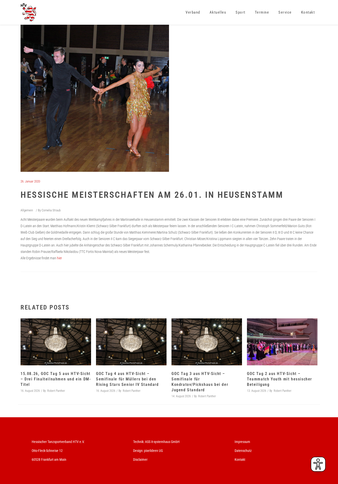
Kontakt (240, 460)
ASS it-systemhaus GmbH (162, 442)
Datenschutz (243, 451)
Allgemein (27, 210)
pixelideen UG (153, 451)
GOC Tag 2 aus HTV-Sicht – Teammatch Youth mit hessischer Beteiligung (279, 379)
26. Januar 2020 (30, 181)
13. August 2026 (256, 391)
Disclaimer (140, 460)
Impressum (242, 442)
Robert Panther (56, 391)
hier (59, 258)
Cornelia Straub (51, 210)
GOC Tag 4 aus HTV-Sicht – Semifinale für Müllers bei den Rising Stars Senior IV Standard (127, 379)
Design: (138, 451)
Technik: (139, 442)
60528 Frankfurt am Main (49, 460)
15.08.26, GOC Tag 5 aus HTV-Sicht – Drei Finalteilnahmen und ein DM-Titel (56, 379)
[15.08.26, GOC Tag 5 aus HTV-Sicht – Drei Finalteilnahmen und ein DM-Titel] (56, 341)
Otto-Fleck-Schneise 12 (47, 451)
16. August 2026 (30, 391)
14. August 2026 (181, 396)
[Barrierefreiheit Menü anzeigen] (318, 464)
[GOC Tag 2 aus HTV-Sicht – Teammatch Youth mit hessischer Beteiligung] (282, 341)
